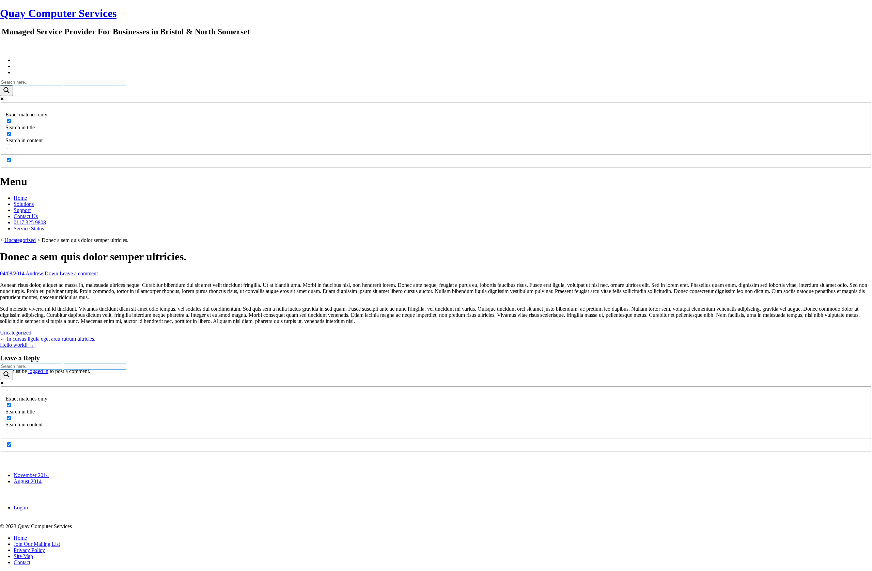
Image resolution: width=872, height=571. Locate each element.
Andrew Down (42, 273)
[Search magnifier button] (6, 90)
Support (22, 210)
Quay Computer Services (58, 13)
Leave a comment (79, 273)
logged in (38, 371)
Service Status (29, 228)
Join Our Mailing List (37, 544)
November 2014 (31, 475)
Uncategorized (20, 240)
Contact (22, 562)
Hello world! (17, 345)
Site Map (23, 556)
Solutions (24, 204)
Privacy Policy (29, 550)
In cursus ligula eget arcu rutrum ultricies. (47, 339)
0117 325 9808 (30, 222)
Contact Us (26, 216)
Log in (21, 507)
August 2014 (28, 481)
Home (20, 198)
